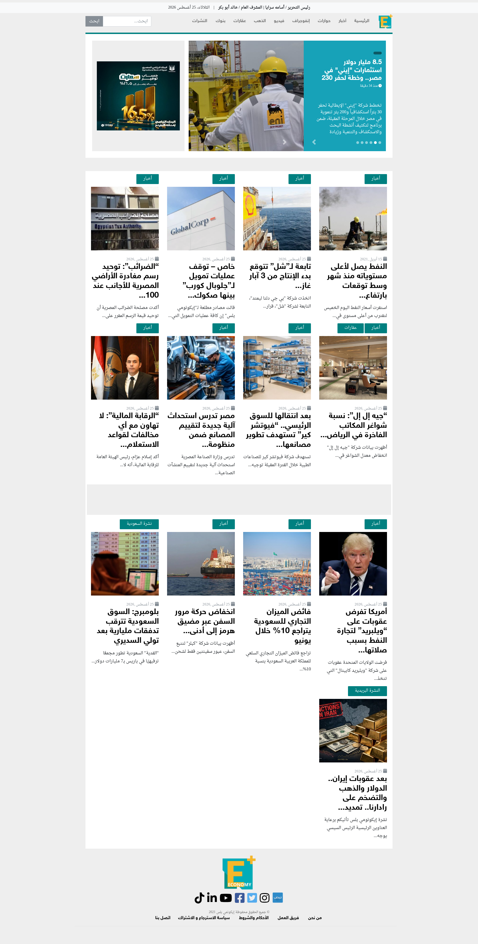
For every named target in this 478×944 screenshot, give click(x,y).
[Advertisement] (239, 499)
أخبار (342, 21)
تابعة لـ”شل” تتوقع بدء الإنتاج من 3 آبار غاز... (280, 276)
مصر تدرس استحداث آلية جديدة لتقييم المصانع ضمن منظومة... (201, 430)
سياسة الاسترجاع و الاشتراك (204, 918)
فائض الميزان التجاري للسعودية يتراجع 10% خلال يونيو (282, 626)
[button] (284, 143)
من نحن (315, 918)
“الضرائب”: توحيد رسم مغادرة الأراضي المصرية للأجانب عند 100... (125, 281)
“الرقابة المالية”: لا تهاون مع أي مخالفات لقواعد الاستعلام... (129, 430)
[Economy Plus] (386, 21)
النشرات (199, 21)
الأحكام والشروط (254, 918)
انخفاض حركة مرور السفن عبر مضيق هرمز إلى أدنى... (205, 621)
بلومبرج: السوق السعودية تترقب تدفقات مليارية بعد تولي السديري (128, 626)
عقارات (239, 21)
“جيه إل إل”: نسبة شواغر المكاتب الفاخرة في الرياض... (353, 425)
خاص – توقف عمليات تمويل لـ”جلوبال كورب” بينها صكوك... (209, 281)
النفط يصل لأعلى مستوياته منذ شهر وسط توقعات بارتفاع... (357, 281)
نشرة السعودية (139, 524)
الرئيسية (361, 21)
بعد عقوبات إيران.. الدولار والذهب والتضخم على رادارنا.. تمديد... (357, 793)
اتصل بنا (162, 918)
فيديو (279, 21)
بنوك (220, 21)
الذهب (260, 21)
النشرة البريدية (367, 690)
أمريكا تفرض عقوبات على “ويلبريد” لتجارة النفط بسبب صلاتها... (362, 631)
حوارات (324, 21)
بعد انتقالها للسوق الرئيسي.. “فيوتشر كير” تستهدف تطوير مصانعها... (278, 430)
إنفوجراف (301, 21)
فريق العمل (288, 918)
